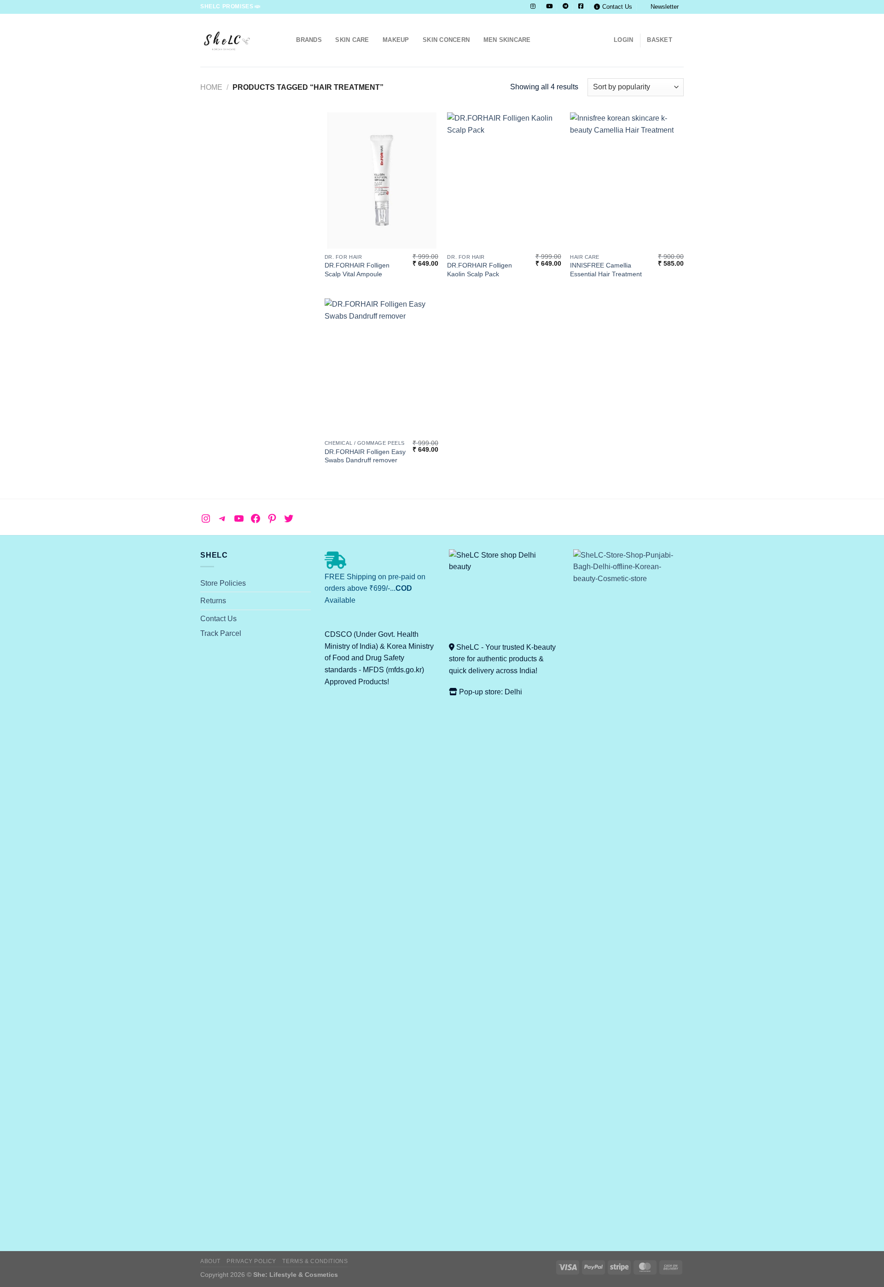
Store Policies (223, 583)
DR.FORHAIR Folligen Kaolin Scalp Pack (479, 270)
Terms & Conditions (315, 1261)
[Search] (286, 40)
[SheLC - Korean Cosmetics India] (234, 40)
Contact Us (617, 6)
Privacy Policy (251, 1261)
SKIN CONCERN (446, 39)
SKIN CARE (352, 39)
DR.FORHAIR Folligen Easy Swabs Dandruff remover (365, 456)
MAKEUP (396, 39)
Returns (213, 601)
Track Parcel (220, 633)
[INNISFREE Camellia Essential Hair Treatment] (627, 180)
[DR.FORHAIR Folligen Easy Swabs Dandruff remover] (381, 366)
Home (211, 87)
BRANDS (309, 39)
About (210, 1261)
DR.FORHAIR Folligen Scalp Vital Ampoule (357, 270)
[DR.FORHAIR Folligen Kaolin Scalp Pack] (504, 180)
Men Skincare (507, 39)
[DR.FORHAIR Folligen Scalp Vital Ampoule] (381, 180)
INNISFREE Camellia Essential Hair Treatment (606, 270)
